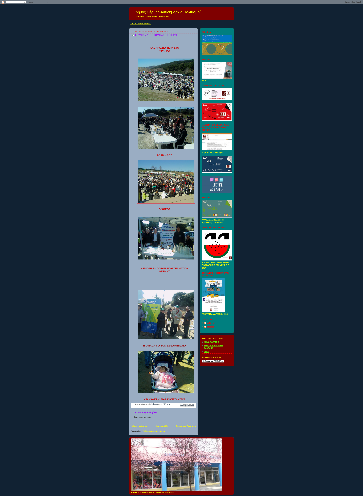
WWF (206, 352)
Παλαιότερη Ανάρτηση (186, 426)
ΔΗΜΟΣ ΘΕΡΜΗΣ (211, 342)
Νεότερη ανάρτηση (139, 426)
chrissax (210, 327)
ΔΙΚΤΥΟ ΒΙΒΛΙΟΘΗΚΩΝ (140, 24)
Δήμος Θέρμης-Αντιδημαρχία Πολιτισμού (168, 12)
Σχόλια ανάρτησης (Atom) (154, 431)
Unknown (211, 323)
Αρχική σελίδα (162, 426)
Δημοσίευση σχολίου (143, 417)
